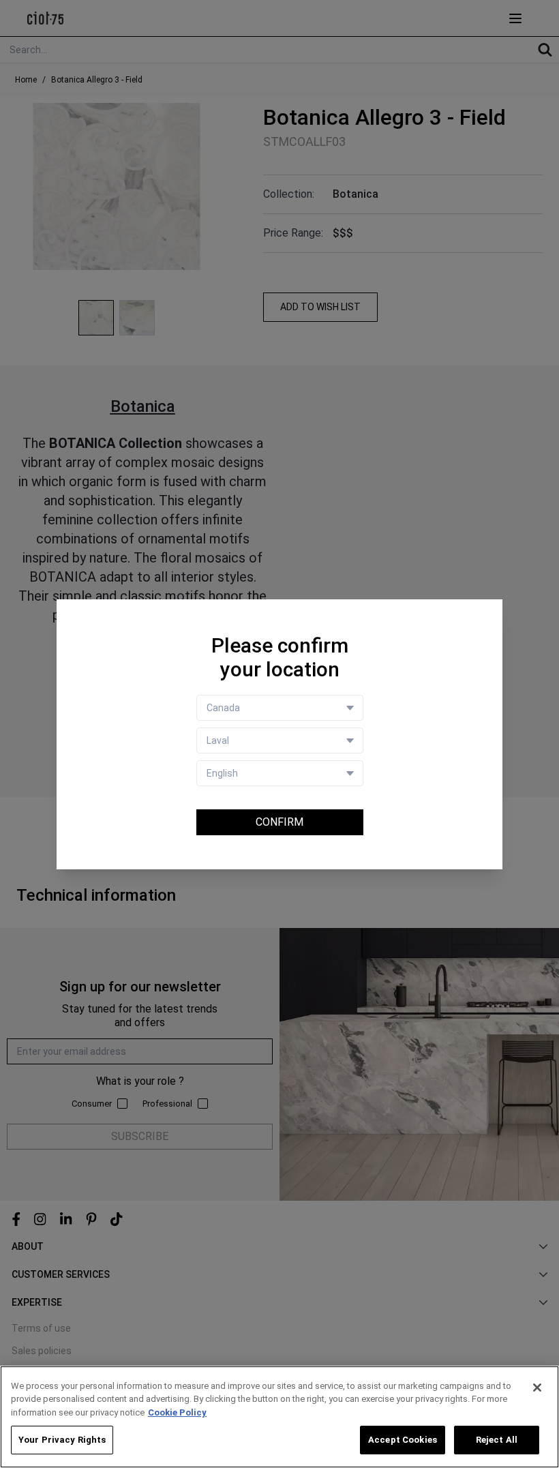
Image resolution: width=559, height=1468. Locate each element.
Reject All (496, 1440)
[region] (279, 1417)
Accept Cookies (402, 1440)
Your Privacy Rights (62, 1440)
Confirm (279, 821)
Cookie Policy (177, 1412)
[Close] (537, 1388)
